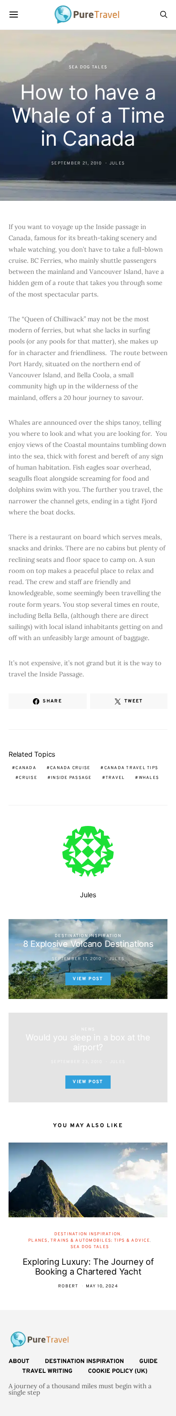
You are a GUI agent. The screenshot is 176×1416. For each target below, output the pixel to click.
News (88, 1029)
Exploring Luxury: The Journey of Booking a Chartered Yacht (88, 1267)
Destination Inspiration (88, 936)
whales (149, 778)
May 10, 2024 (102, 1286)
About (19, 1361)
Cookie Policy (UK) (117, 1371)
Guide (148, 1361)
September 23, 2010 (77, 1062)
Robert (68, 1286)
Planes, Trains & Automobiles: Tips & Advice (89, 1240)
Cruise (28, 778)
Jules (117, 163)
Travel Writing (47, 1371)
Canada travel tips (131, 768)
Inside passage (71, 778)
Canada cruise (70, 768)
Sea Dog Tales (88, 67)
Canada (25, 768)
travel (115, 778)
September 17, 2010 (77, 959)
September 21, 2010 (76, 163)
